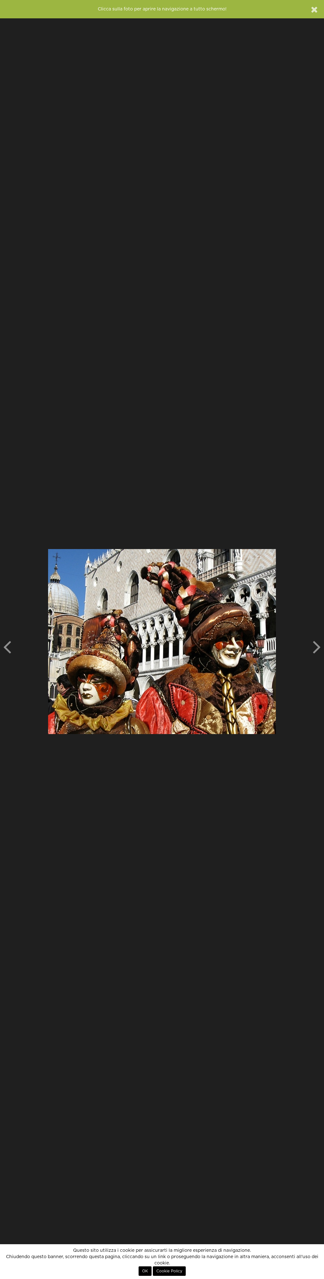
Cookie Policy (169, 1271)
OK (145, 1271)
